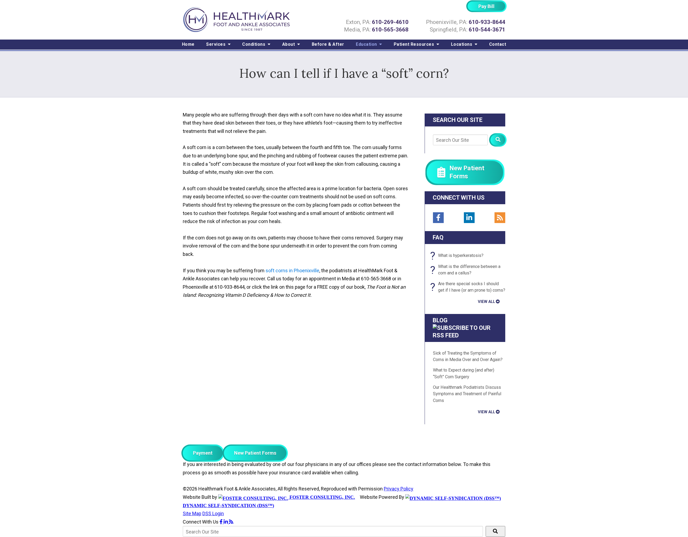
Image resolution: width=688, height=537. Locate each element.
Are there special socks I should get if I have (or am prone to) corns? (469, 287)
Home (188, 44)
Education (367, 44)
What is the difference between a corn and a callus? (466, 270)
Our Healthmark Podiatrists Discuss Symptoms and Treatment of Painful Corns (467, 394)
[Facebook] (438, 217)
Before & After (328, 44)
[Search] (497, 140)
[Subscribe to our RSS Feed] (465, 335)
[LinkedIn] (469, 217)
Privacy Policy (398, 489)
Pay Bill (486, 6)
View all (486, 301)
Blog (440, 320)
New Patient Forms (255, 453)
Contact (497, 44)
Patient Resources (414, 44)
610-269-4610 (390, 22)
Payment (203, 453)
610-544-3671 (487, 29)
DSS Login (213, 513)
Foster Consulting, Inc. (321, 497)
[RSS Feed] (499, 217)
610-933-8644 (487, 22)
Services (216, 44)
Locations (462, 44)
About (289, 44)
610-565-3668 (390, 29)
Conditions (254, 44)
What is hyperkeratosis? (458, 255)
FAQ (438, 237)
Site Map (192, 513)
